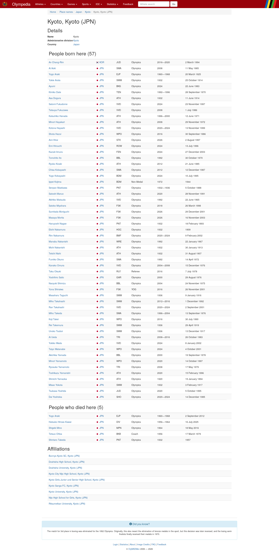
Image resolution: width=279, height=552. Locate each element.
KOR (101, 62)
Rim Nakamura (56, 235)
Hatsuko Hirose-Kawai (60, 421)
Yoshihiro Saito (56, 277)
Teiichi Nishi (55, 253)
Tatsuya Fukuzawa (58, 110)
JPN (101, 68)
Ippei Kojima (55, 181)
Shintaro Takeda (57, 439)
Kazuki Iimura (56, 151)
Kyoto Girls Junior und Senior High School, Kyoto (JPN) (77, 479)
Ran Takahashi (56, 307)
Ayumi (52, 86)
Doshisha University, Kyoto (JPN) (65, 467)
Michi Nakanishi (57, 247)
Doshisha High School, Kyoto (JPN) (67, 461)
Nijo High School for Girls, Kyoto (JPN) (68, 497)
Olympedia (21, 4)
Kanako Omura (56, 265)
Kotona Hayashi (57, 128)
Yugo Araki (54, 74)
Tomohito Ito (55, 157)
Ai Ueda (53, 337)
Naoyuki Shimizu (57, 283)
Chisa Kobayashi (57, 169)
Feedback (128, 4)
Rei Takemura (56, 325)
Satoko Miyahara (57, 205)
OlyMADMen (134, 548)
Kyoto (88, 11)
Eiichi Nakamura (57, 229)
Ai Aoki (52, 68)
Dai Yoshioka (55, 396)
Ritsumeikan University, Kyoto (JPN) (67, 503)
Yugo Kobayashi (57, 175)
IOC (98, 4)
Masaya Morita (56, 217)
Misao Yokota (55, 384)
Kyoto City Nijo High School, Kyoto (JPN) (69, 473)
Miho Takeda (55, 313)
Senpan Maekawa (58, 187)
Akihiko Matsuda (57, 199)
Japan (79, 11)
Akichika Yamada (57, 355)
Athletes (39, 4)
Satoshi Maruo (56, 193)
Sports (85, 4)
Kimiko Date (55, 92)
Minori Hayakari (57, 122)
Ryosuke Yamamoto (59, 367)
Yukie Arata (54, 80)
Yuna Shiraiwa (56, 289)
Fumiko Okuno (56, 259)
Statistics (112, 4)
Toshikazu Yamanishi (59, 373)
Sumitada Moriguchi (59, 211)
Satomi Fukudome (58, 104)
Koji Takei (54, 319)
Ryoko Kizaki (55, 163)
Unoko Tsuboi (56, 331)
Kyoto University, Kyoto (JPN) (63, 491)
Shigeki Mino (55, 427)
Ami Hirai (53, 139)
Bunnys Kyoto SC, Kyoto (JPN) (64, 455)
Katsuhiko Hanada (58, 116)
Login (115, 544)
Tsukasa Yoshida (57, 390)
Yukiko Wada (55, 343)
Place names (66, 11)
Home (53, 11)
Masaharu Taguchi (58, 295)
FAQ (153, 544)
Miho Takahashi (57, 301)
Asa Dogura (55, 98)
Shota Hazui (55, 133)
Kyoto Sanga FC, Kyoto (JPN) (64, 485)
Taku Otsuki (55, 271)
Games (71, 4)
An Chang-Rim (56, 62)
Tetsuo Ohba (55, 433)
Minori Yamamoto (58, 361)
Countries (56, 4)
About (132, 544)
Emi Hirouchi (55, 145)
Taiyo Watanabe (57, 349)
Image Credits (143, 544)
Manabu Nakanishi (58, 241)
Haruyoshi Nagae (58, 223)
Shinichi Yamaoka (58, 378)
